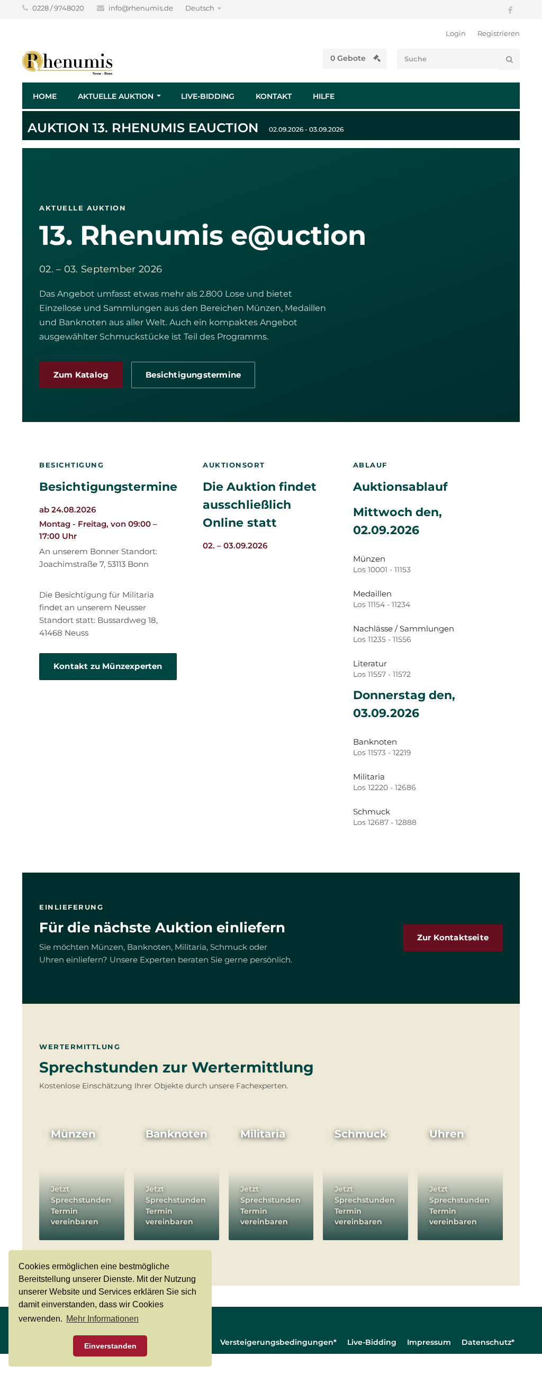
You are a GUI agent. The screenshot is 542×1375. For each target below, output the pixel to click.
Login (456, 33)
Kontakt (274, 96)
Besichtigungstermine (193, 375)
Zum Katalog (81, 375)
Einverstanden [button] (110, 1346)
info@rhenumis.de (142, 8)
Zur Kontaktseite (453, 937)
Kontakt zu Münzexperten (107, 666)
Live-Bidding (207, 96)
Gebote (349, 58)
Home (45, 96)
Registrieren (498, 33)
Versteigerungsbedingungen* (278, 1342)
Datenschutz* (488, 1342)
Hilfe (324, 96)
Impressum (429, 1342)
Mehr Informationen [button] (102, 1318)
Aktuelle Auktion (115, 96)
